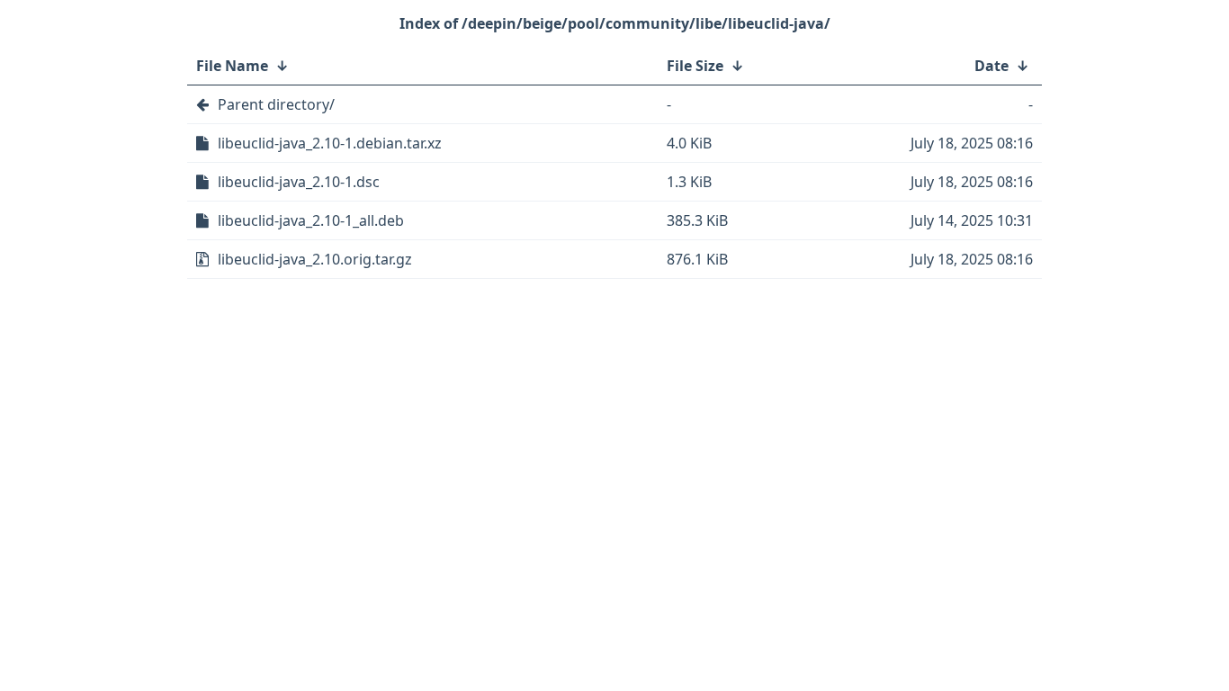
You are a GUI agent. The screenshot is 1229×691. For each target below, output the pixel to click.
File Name (232, 66)
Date (991, 66)
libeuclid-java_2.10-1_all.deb (311, 220)
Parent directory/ (276, 104)
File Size (695, 66)
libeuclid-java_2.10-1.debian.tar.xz (330, 143)
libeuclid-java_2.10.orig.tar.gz (315, 259)
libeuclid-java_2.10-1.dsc (299, 182)
